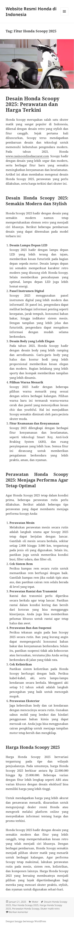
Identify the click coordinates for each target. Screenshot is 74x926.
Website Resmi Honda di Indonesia (31, 11)
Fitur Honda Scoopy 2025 (25, 905)
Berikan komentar (18, 912)
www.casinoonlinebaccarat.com (27, 156)
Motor (35, 901)
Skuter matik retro (50, 908)
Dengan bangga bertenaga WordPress (26, 921)
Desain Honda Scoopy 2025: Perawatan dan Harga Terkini (32, 104)
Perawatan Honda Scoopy (25, 908)
